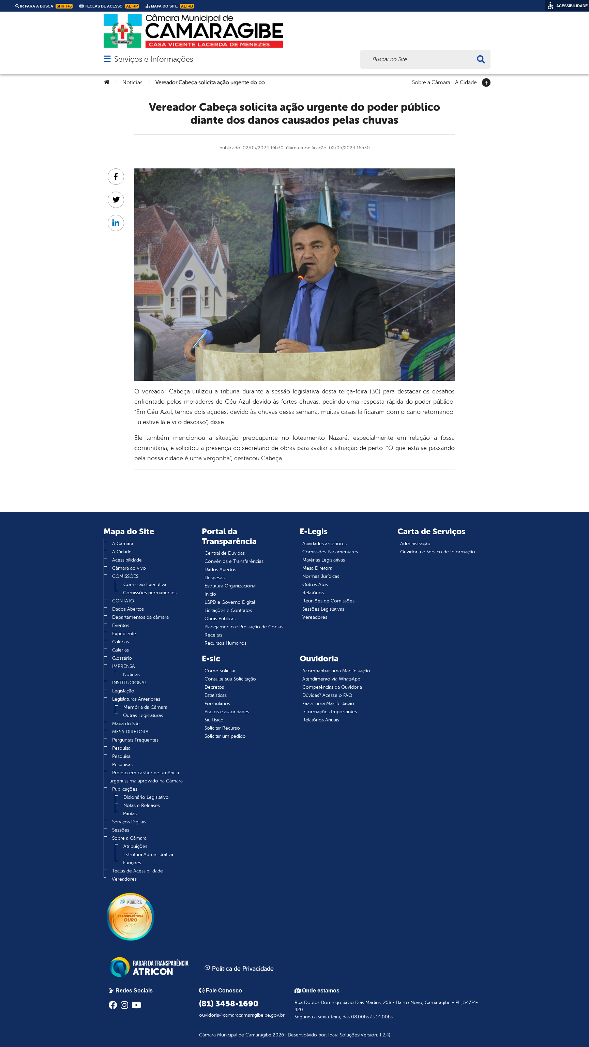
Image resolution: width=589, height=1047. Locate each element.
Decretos (214, 687)
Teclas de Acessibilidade (137, 870)
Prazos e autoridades (227, 711)
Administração (415, 543)
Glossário (122, 658)
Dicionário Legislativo (146, 797)
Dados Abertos (128, 609)
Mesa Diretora (317, 568)
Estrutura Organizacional (230, 585)
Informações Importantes (329, 711)
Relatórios (313, 592)
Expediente (124, 633)
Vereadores (124, 879)
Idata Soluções (343, 1034)
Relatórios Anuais (320, 719)
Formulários (217, 703)
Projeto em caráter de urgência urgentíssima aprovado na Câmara (146, 776)
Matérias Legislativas (323, 560)
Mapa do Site (126, 723)
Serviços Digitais (129, 821)
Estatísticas (216, 695)
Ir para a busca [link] (45, 6)
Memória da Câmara (145, 707)
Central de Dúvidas (225, 553)
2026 (277, 1034)
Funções (132, 862)
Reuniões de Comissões (328, 600)
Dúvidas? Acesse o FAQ (327, 695)
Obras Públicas (220, 618)
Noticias (132, 82)
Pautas (130, 813)
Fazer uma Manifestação (328, 703)
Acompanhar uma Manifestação (336, 670)
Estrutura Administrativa (148, 854)
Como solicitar (220, 670)
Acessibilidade (127, 560)
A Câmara (122, 543)
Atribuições (135, 846)
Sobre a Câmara (431, 81)
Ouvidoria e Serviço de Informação (437, 551)
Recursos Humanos (225, 643)
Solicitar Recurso (222, 728)
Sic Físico (214, 719)
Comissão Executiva (144, 584)
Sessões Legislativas (323, 609)
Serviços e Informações (153, 59)
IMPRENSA (123, 666)
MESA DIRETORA (130, 731)
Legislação (123, 690)
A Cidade (466, 81)
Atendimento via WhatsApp (331, 679)
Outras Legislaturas (143, 715)
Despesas (215, 577)
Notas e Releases (141, 805)
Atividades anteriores (324, 543)
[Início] (106, 82)
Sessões (120, 830)
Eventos (120, 625)
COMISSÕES (125, 576)
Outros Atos (315, 584)
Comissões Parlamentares (330, 551)
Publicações (124, 789)
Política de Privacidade (242, 968)
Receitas (213, 635)
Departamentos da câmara (140, 617)
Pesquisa (121, 748)
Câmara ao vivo (129, 568)
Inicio (210, 594)
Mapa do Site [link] (171, 6)
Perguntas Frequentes (135, 740)
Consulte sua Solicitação (230, 679)
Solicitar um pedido (225, 736)
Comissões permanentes (150, 592)
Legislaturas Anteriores (136, 699)
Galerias (120, 641)
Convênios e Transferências (234, 561)
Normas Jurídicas (320, 576)
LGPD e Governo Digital (230, 602)
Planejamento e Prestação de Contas (244, 626)
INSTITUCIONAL (129, 682)
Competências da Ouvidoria (332, 687)
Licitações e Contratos (228, 610)
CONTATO (123, 600)
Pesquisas (122, 764)
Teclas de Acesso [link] (111, 6)
